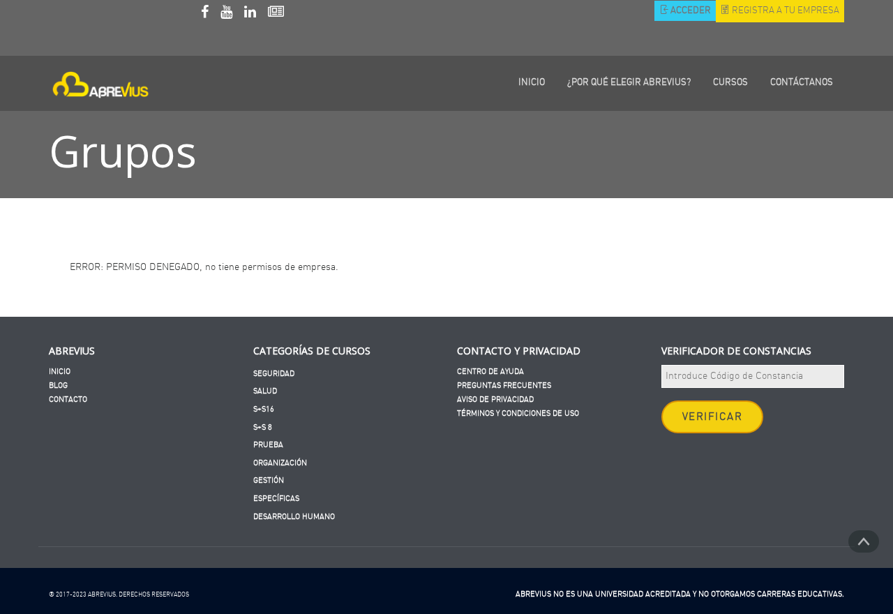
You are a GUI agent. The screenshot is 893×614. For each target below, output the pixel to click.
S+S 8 (262, 427)
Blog (58, 385)
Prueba (268, 445)
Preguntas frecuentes (504, 385)
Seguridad (273, 373)
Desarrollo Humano (294, 517)
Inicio (59, 371)
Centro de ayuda (490, 371)
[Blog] (276, 14)
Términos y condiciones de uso (518, 413)
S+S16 (263, 409)
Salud (265, 391)
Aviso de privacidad (495, 399)
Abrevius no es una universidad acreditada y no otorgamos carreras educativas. (680, 594)
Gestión (268, 480)
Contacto (68, 399)
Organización (280, 463)
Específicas (276, 498)
